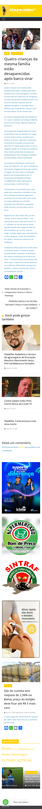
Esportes (23, 748)
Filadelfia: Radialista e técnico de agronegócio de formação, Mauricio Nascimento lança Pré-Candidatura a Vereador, (20, 359)
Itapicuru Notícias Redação (27, 712)
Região (23, 754)
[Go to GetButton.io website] (5, 806)
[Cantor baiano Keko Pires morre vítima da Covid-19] (21, 378)
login (22, 447)
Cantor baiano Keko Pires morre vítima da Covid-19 (18, 402)
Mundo (32, 749)
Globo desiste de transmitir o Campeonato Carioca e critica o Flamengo (18, 292)
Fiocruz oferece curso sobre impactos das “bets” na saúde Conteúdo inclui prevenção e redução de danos (20, 779)
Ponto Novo (10, 754)
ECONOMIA (8, 686)
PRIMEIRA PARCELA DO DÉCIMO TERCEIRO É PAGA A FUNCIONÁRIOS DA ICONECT (21, 304)
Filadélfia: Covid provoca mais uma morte (20, 422)
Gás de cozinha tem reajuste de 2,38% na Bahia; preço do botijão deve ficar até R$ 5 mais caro (20, 699)
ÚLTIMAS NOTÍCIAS (17, 53)
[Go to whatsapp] (6, 802)
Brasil (7, 53)
